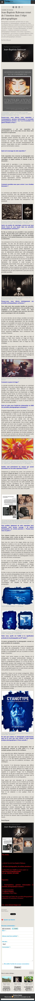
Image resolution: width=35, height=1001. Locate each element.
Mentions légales (17, 995)
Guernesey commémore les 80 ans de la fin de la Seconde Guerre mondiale (6, 988)
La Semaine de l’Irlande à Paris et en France (28, 988)
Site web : (4, 941)
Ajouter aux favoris (9, 919)
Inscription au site (25, 997)
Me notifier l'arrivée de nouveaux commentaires (16, 964)
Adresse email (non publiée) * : (10, 936)
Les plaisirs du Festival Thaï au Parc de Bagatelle (17, 988)
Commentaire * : (6, 947)
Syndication (17, 997)
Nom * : (4, 930)
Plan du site (8, 997)
